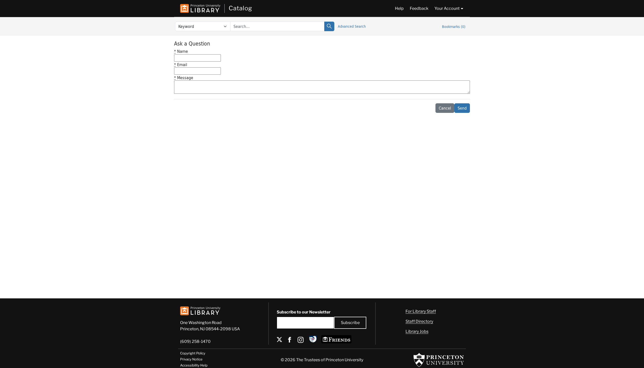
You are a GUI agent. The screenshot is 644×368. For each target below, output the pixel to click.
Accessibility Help (194, 365)
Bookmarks (453, 26)
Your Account (447, 8)
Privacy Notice (191, 359)
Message (183, 77)
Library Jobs (417, 331)
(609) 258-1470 (195, 341)
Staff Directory (419, 321)
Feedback (419, 8)
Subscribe (350, 322)
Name (181, 51)
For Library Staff (421, 311)
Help (399, 8)
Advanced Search (352, 26)
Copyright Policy (192, 353)
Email (180, 64)
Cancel (445, 108)
